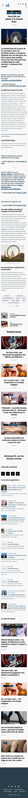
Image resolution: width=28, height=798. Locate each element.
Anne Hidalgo (20, 295)
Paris (24, 300)
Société (13, 593)
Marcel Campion (15, 300)
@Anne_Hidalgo (6, 174)
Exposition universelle (8, 298)
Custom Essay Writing (13, 544)
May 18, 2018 (21, 86)
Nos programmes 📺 (19, 789)
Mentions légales (8, 791)
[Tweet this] (18, 306)
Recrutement (22, 791)
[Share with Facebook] (16, 306)
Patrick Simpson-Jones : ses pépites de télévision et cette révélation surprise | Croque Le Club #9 (13, 643)
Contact (15, 791)
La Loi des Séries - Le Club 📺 (11, 626)
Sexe (5, 714)
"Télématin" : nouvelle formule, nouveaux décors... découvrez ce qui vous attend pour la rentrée (14, 411)
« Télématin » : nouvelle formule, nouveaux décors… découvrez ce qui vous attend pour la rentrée (13, 504)
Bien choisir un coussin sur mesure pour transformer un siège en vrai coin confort (12, 758)
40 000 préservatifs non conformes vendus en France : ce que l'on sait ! (14, 440)
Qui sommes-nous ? (7, 789)
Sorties (19, 13)
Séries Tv (23, 485)
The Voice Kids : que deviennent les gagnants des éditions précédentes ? (14, 354)
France (8, 13)
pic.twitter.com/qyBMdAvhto (11, 189)
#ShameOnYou (6, 187)
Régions (14, 13)
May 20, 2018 (21, 205)
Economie (9, 529)
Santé (15, 424)
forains (18, 298)
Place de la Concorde (14, 302)
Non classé (10, 542)
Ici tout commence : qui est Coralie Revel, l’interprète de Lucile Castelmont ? (13, 489)
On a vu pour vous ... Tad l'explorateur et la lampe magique (14, 382)
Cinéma (9, 485)
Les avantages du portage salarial (16, 594)
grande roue (6, 300)
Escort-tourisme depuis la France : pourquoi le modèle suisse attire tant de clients (12, 729)
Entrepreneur (21, 591)
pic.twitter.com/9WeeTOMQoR (11, 80)
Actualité (7, 295)
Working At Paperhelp (13, 581)
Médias (11, 339)
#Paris (21, 185)
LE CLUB (21, 626)
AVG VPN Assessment (12, 568)
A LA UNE (9, 11)
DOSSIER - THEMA (16, 11)
